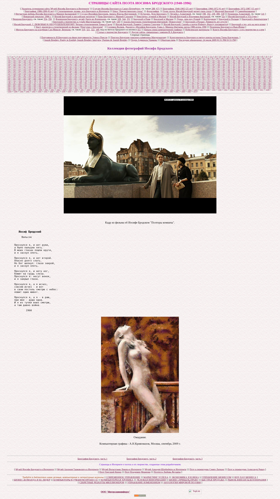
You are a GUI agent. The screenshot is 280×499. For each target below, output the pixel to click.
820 (183, 83)
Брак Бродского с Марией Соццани (115, 16)
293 (142, 65)
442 (106, 70)
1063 (153, 91)
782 (254, 81)
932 (223, 86)
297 (162, 65)
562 (188, 74)
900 (60, 86)
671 (158, 8)
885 (249, 84)
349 (97, 29)
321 (88, 29)
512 (198, 72)
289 (121, 65)
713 (167, 79)
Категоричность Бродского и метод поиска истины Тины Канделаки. (204, 37)
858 (111, 84)
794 (50, 83)
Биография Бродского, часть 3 (187, 459)
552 (137, 74)
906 (91, 86)
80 (132, 58)
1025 (190, 89)
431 (50, 70)
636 (35, 77)
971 (157, 88)
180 (96, 62)
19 (95, 56)
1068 (183, 91)
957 (86, 88)
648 (96, 77)
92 (183, 58)
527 (9, 74)
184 (116, 62)
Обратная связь (167, 40)
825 (208, 83)
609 (162, 76)
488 (75, 72)
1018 (148, 89)
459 (193, 70)
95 (196, 58)
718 (193, 79)
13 (60, 56)
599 (111, 76)
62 (56, 58)
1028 (208, 89)
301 (183, 65)
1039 (10, 91)
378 (45, 69)
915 (137, 86)
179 (91, 62)
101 (222, 58)
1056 (111, 91)
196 (177, 62)
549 (121, 74)
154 (229, 60)
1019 (154, 89)
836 (264, 83)
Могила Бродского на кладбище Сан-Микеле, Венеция (43, 29)
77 (119, 58)
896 (40, 86)
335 (91, 67)
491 (91, 72)
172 (55, 62)
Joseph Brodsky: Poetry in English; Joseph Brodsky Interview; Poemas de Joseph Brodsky (86, 40)
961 (106, 88)
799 (75, 83)
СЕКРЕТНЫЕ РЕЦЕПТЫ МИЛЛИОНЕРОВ (101, 482)
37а (211, 56)
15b (78, 56)
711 (157, 79)
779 (239, 81)
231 (91, 63)
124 (75, 60)
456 (177, 70)
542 (86, 74)
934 (234, 86)
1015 (130, 89)
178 (86, 62)
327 (50, 67)
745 (65, 81)
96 (200, 58)
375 (29, 69)
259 (234, 63)
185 (121, 62)
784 (264, 81)
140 (157, 60)
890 (9, 86)
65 (69, 58)
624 (239, 76)
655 (132, 77)
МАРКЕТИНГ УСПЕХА (155, 477)
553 (142, 74)
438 (86, 70)
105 (243, 58)
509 (183, 72)
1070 (195, 91)
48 (258, 56)
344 (124, 19)
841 (24, 84)
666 (188, 77)
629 (264, 76)
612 (177, 76)
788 (19, 83)
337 (101, 67)
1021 (166, 89)
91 (179, 58)
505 (162, 72)
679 (254, 77)
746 (70, 81)
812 (142, 83)
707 (137, 79)
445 (121, 70)
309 (223, 65)
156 (239, 60)
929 (208, 86)
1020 (160, 89)
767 (177, 81)
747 (75, 81)
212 (259, 62)
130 (106, 60)
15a (73, 56)
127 (91, 60)
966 (132, 88)
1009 (94, 89)
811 (137, 83)
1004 (64, 89)
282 (86, 65)
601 (121, 76)
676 (239, 77)
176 (75, 62)
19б (105, 56)
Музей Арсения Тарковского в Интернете (78, 469)
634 (24, 77)
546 (106, 74)
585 (40, 76)
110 (268, 58)
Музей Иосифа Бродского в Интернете (34, 469)
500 (137, 72)
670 (208, 77)
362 (229, 67)
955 (75, 88)
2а (19, 56)
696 (80, 79)
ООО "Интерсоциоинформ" (115, 492)
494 (106, 72)
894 (29, 86)
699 (96, 79)
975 (177, 88)
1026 (196, 89)
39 (220, 56)
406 (188, 69)
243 (152, 63)
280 (75, 65)
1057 (117, 91)
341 (121, 67)
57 (35, 58)
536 (55, 74)
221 (40, 63)
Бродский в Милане (164, 19)
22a (127, 56)
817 (167, 83)
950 (50, 88)
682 (269, 77)
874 (193, 84)
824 (203, 83)
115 (29, 60)
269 (19, 65)
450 (147, 70)
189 (142, 62)
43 (237, 56)
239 (213, 14)
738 (29, 81)
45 (245, 56)
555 (152, 74)
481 (40, 72)
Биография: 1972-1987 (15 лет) (244, 8)
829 (229, 83)
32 (185, 56)
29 (173, 56)
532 (35, 74)
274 (45, 65)
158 (249, 60)
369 (264, 67)
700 (101, 79)
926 (193, 86)
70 (90, 58)
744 (60, 81)
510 (188, 72)
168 (35, 62)
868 (162, 84)
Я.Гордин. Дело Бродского (153, 14)
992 (264, 88)
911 (116, 86)
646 (86, 77)
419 (254, 69)
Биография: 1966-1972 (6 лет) (210, 8)
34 (194, 56)
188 (137, 62)
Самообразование (246, 11)
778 (234, 81)
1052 (87, 91)
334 (86, 67)
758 (132, 81)
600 (116, 76)
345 (142, 67)
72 (98, 58)
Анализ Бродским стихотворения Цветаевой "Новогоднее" (152, 22)
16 (83, 56)
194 (167, 62)
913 (126, 86)
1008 (88, 89)
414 (229, 69)
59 (43, 58)
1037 (261, 89)
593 (80, 76)
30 (177, 56)
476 (14, 72)
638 (45, 77)
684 (14, 79)
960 (101, 88)
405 (183, 69)
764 (162, 81)
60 (48, 58)
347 (152, 67)
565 (203, 74)
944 (19, 88)
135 (132, 60)
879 (218, 84)
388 (96, 69)
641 (60, 77)
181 (101, 62)
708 (142, 79)
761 (147, 81)
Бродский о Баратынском (254, 19)
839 (14, 84)
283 (91, 65)
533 (40, 74)
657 (142, 77)
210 (249, 62)
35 (198, 56)
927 (198, 86)
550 (126, 74)
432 (55, 70)
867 (157, 84)
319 (83, 29)
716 (183, 79)
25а (145, 56)
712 (162, 79)
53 (18, 58)
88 (166, 58)
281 (80, 65)
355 (193, 67)
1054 (99, 91)
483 (50, 72)
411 (213, 69)
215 (9, 63)
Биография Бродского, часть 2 (141, 459)
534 (45, 74)
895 (35, 86)
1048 (63, 91)
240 (137, 63)
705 (126, 79)
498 (126, 72)
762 (152, 81)
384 (75, 69)
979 (198, 88)
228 (75, 63)
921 (167, 86)
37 (206, 56)
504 (157, 72)
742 (50, 81)
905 (86, 86)
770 (193, 81)
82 (141, 58)
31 (181, 56)
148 (198, 60)
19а (100, 56)
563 (193, 74)
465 (223, 70)
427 (29, 70)
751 (96, 81)
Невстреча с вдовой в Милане (151, 16)
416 (239, 69)
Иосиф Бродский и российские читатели (74, 16)
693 (65, 79)
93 (187, 58)
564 (198, 74)
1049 (69, 91)
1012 (112, 89)
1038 (267, 89)
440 (96, 70)
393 (121, 69)
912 (121, 86)
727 (239, 79)
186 (126, 62)
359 (213, 67)
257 (223, 63)
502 (147, 72)
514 (208, 72)
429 (40, 70)
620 (218, 76)
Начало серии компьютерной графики (163, 29)
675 (234, 77)
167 (29, 62)
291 (132, 65)
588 (55, 76)
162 (269, 60)
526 (269, 72)
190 (147, 62)
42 (232, 56)
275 (50, 65)
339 (111, 67)
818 (172, 83)
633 (19, 77)
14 (64, 56)
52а (223, 16)
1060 (135, 91)
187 (132, 62)
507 (172, 72)
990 (254, 88)
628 (259, 76)
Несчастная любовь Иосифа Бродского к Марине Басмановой (46, 14)
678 (249, 77)
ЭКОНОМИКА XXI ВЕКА (185, 477)
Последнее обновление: (207, 40)
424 (14, 70)
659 (152, 77)
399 (152, 69)
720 (203, 79)
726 (234, 79)
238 (126, 63)
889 (269, 84)
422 (269, 69)
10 (47, 56)
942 (9, 88)
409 (203, 69)
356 (50, 19)
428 (35, 70)
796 (60, 83)
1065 (165, 91)
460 (198, 70)
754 (111, 81)
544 (96, 74)
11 (51, 56)
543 (91, 74)
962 (111, 88)
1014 (124, 89)
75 (111, 58)
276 (55, 65)
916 (142, 86)
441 (101, 70)
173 (60, 62)
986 (234, 88)
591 (70, 76)
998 (29, 89)
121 (60, 60)
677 (244, 77)
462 (208, 70)
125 (80, 60)
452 (157, 70)
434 (65, 70)
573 (244, 74)
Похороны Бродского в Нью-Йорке (227, 27)
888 (264, 84)
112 (14, 60)
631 (9, 77)
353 (183, 67)
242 (147, 63)
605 (142, 76)
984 (223, 88)
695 (75, 79)
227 (70, 63)
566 (208, 74)
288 (153, 8)
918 (152, 86)
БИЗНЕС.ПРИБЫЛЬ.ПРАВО (183, 480)
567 (213, 74)
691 (55, 79)
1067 (177, 91)
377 (40, 69)
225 (60, 63)
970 (152, 88)
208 (239, 62)
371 (9, 69)
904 (80, 86)
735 (14, 81)
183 (111, 62)
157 (244, 60)
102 (208, 14)
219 (29, 63)
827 (218, 83)
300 (177, 65)
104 (237, 58)
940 (264, 86)
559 (172, 74)
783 (259, 81)
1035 (249, 89)
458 (188, 70)
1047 (57, 91)
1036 (255, 89)
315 (254, 65)
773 (208, 81)
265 (264, 63)
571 (234, 74)
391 (111, 69)
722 (213, 79)
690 (50, 79)
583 (29, 76)
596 (96, 76)
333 (80, 67)
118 (45, 60)
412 (218, 69)
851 (75, 84)
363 (234, 67)
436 (75, 70)
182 (106, 62)
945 (24, 88)
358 (208, 67)
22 (123, 56)
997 (24, 89)
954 (70, 88)
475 (9, 72)
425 (19, 70)
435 (70, 70)
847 (55, 84)
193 (162, 62)
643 (70, 77)
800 (80, 83)
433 (60, 70)
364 (239, 67)
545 (101, 74)
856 (101, 84)
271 (29, 65)
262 (249, 63)
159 (254, 60)
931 (218, 86)
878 (213, 84)
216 (14, 63)
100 (217, 58)
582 (24, 76)
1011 (106, 89)
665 (183, 77)
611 (172, 76)
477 (19, 72)
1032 (231, 89)
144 (177, 60)
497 (121, 72)
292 (137, 65)
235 (111, 63)
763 (157, 81)
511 (193, 72)
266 (269, 63)
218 (24, 63)
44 (241, 56)
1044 (39, 91)
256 (218, 63)
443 (111, 70)
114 (24, 60)
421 (264, 69)
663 (172, 77)
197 (183, 62)
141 (263, 14)
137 (142, 60)
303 (193, 65)
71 (94, 58)
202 (208, 62)
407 (193, 69)
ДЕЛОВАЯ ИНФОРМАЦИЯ (151, 480)
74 (107, 58)
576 (259, 74)
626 (249, 76)
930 (213, 86)
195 (172, 62)
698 (91, 79)
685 (19, 79)
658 (147, 77)
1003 (58, 89)
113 (19, 60)
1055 (105, 91)
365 (244, 67)
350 (167, 67)
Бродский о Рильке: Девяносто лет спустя (206, 22)
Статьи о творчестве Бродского (112, 32)
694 (70, 79)
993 (269, 88)
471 (254, 70)
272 (35, 65)
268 (14, 65)
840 (19, 84)
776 (223, 81)
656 (137, 77)
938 (254, 86)
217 (19, 63)
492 (96, 72)
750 (91, 81)
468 (239, 70)
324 (35, 67)
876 (203, 84)
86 (158, 58)
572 (239, 74)
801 (86, 83)
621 (223, 76)
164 (14, 62)
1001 (46, 89)
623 (234, 76)
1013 (118, 89)
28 (168, 56)
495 (111, 72)
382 (65, 69)
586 (45, 76)
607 (152, 76)
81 (136, 58)
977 (188, 88)
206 (229, 62)
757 (126, 81)
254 (208, 63)
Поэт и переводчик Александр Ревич (246, 469)
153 (223, 60)
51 (271, 56)
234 (106, 63)
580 (14, 76)
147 (193, 60)
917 (147, 86)
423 (9, 70)
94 (191, 58)
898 (50, 86)
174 (65, 62)
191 (152, 62)
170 (45, 62)
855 (96, 84)
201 (203, 62)
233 (101, 63)
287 (111, 65)
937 (249, 86)
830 (234, 83)
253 (203, 63)
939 (259, 86)
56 (31, 58)
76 (115, 58)
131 (111, 60)
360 (218, 67)
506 (167, 72)
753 (106, 81)
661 (162, 77)
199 (193, 62)
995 (14, 89)
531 (29, 74)
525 (264, 72)
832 (244, 83)
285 (101, 65)
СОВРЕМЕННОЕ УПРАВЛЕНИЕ (123, 477)
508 (177, 72)
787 (14, 83)
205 (223, 62)
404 (177, 69)
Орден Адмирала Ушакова (144, 40)
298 (167, 65)
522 (249, 72)
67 (77, 58)
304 (198, 65)
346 (147, 67)
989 (249, 88)
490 (218, 14)
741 (45, 81)
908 (101, 86)
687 (29, 79)
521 (244, 72)
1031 (226, 89)
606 (147, 76)
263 (254, 63)
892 (19, 86)
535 (50, 74)
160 (259, 60)
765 (167, 81)
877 (208, 84)
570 (229, 74)
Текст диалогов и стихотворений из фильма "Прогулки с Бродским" (69, 27)
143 (172, 60)
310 (229, 65)
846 (50, 84)
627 (254, 76)
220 (35, 63)
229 (80, 63)
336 (96, 67)
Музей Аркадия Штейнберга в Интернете (165, 469)
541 (80, 74)
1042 (27, 91)
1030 (220, 89)
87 (162, 58)
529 (113, 22)
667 (193, 77)
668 (198, 77)
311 (234, 65)
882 (234, 84)
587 (50, 76)
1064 (159, 91)
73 (103, 58)
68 (81, 58)
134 (126, 60)
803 (96, 83)
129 (101, 60)
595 (91, 76)
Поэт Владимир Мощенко (137, 472)
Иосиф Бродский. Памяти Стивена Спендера (138, 24)
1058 (123, 91)
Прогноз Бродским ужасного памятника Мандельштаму (139, 37)
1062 (147, 91)
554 (147, 74)
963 (116, 88)
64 (64, 58)
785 (269, 81)
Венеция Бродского (22, 19)
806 (111, 83)
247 (172, 63)
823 (198, 83)
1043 (33, 91)
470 (249, 70)
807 (116, 83)
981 (208, 88)
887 (259, 84)
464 (218, 70)
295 (152, 65)
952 (60, 88)
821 (188, 83)
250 (188, 63)
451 (139, 29)
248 (177, 63)
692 (60, 79)
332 (75, 67)
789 (24, 83)
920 (162, 86)
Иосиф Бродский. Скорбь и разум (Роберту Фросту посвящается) (196, 24)
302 (188, 65)
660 (157, 77)
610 (167, 76)
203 (213, 62)
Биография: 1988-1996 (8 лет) (39, 11)
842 (29, 84)
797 (65, 83)
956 (80, 88)
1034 (243, 89)
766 (172, 81)
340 (116, 67)
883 (239, 84)
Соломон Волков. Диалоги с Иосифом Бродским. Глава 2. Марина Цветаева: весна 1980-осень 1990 (156, 27)
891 (14, 86)
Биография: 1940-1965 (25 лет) (178, 8)
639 (50, 77)
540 (75, 74)
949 (45, 88)
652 (116, 77)
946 (29, 88)
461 (203, 70)
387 (91, 69)
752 (101, 81)
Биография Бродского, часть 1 (92, 459)
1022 (172, 89)
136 (137, 60)
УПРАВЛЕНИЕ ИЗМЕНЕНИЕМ (143, 482)
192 (157, 62)
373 (19, 69)
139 (152, 60)
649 (101, 77)
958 (91, 88)
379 (50, 69)
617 (203, 76)
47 (254, 56)
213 (264, 62)
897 (45, 86)
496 (116, 72)
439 (91, 70)
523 (254, 72)
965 (126, 88)
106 (248, 58)
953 (65, 88)
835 (259, 83)
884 (244, 84)
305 (203, 65)
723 (218, 79)
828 (223, 83)
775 (218, 81)
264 (259, 63)
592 (75, 76)
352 (177, 67)
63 (60, 58)
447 (132, 70)
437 (80, 70)
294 (147, 65)
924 (183, 86)
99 (213, 58)
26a (159, 56)
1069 (189, 91)
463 (213, 70)
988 (244, 88)
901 (65, 86)
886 (254, 84)
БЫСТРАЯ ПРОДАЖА (213, 480)
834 (254, 83)
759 (137, 81)
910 (111, 86)
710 (152, 79)
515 (213, 72)
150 (208, 60)
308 (218, 65)
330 (65, 67)
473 (264, 70)
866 (152, 84)
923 (177, 86)
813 (147, 83)
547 (111, 74)
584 (35, 76)
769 (188, 81)
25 (141, 56)
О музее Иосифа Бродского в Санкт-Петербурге (116, 8)
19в (110, 56)
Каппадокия (210, 19)
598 (106, 76)
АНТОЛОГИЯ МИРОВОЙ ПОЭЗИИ (182, 482)
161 (264, 60)
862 (132, 84)
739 (35, 81)
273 (40, 65)
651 (111, 77)
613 (183, 76)
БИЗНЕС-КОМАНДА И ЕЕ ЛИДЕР (32, 480)
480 (35, 72)
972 (162, 88)
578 (269, 74)
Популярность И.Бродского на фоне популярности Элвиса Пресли (74, 37)
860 (121, 84)
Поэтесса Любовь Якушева (167, 472)
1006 (76, 89)
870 (172, 84)
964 (121, 88)
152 (218, 60)
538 (65, 74)
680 (259, 77)
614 (188, 76)
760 (142, 81)
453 (162, 70)
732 (264, 79)
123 (70, 60)
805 (106, 83)
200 (198, 62)
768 (183, 81)
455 (172, 70)
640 (55, 77)
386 (86, 69)
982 (213, 88)
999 (35, 89)
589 (60, 76)
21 (119, 56)
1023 (178, 89)
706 (132, 79)
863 (137, 84)
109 (263, 58)
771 (198, 81)
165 (19, 62)
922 (172, 86)
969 (147, 88)
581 (19, 76)
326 (45, 67)
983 (218, 88)
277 (60, 65)
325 (40, 67)
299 (172, 65)
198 (204, 14)
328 (119, 19)
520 (239, 72)
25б (150, 56)
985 (229, 88)
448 (137, 70)
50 (266, 56)
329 (60, 67)
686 (24, 79)
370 (269, 67)
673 (223, 77)
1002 (52, 89)
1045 (45, 91)
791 (35, 83)
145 (183, 60)
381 (60, 69)
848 (60, 84)
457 (183, 70)
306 (208, 65)
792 (40, 83)
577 (264, 74)
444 (116, 70)
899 (55, 86)
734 (9, 81)
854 (91, 84)
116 (35, 60)
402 (167, 69)
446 (126, 70)
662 (167, 77)
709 (147, 79)
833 (249, 83)
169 (40, 62)
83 (145, 58)
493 (101, 72)
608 (157, 76)
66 (73, 58)
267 (9, 65)
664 (177, 77)
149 (203, 60)
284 (96, 65)
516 (218, 72)
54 (22, 58)
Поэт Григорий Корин (110, 472)
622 (229, 76)
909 (106, 86)
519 (234, 72)
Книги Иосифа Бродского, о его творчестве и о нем (238, 29)
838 (9, 84)
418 (249, 69)
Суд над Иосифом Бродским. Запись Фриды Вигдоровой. (108, 14)
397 (142, 69)
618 (208, 76)
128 (96, 60)
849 (65, 84)
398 (147, 69)
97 (204, 58)
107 (253, 58)
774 (213, 81)
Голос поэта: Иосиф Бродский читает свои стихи (187, 11)
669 (203, 77)
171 (50, 62)
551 (132, 74)
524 (259, 72)
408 (198, 69)
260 (239, 63)
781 (249, 81)
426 (24, 70)
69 (86, 58)
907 (96, 86)
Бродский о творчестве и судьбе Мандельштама (77, 22)
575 (254, 74)
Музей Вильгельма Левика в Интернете (122, 469)
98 (208, 58)
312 (239, 65)
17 (87, 56)
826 (213, 83)
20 (115, 56)
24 (136, 56)
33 (189, 56)
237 (121, 63)
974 (172, 88)
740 (40, 81)
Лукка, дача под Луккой (189, 19)
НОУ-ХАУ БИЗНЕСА (245, 477)
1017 (142, 89)
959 (96, 88)
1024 (184, 89)
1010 (100, 89)
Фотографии (153, 11)
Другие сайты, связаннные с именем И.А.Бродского (157, 32)
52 (9, 58)
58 (39, 58)
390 (106, 69)
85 (153, 58)
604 (137, 76)
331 (70, 67)
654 (126, 77)
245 (162, 63)
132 (116, 60)
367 (254, 67)
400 (157, 69)
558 (167, 74)
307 (213, 65)
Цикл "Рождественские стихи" (128, 11)
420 (259, 69)
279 (70, 65)
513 (203, 72)
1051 (81, 91)
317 (264, 65)
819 (177, 83)
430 (45, 70)
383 (70, 69)
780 (244, 81)
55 (26, 58)
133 (121, 60)
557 (162, 74)
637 (40, 77)
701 (106, 79)
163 (9, 62)
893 (24, 86)
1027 (202, 89)
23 (132, 56)
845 (45, 84)
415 (234, 69)
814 (152, 83)
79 (128, 58)
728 (244, 79)
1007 (82, 89)
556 (157, 74)
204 (218, 62)
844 (40, 84)
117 (40, 60)
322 (92, 29)
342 (126, 67)
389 (101, 69)
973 (167, 88)
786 (9, 83)
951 (55, 88)
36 (202, 56)
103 (232, 58)
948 (40, 88)
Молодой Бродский (224, 11)
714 (172, 79)
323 (29, 67)
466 (229, 70)
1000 (40, 89)
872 (183, 84)
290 (126, 65)
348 (157, 67)
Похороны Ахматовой (239, 14)
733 (269, 79)
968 (142, 88)
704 (121, 79)
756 (121, 81)
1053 (93, 91)
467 (234, 70)
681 (264, 77)
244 (157, 63)
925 (188, 86)
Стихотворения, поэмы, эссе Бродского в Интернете (83, 11)
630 (269, 76)
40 (224, 56)
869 (167, 84)
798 (70, 83)
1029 (214, 89)
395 (132, 69)
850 (70, 84)
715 (177, 79)
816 (162, 83)
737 (24, 81)
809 (126, 83)
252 (198, 63)
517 (223, 72)
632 (14, 77)
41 (228, 56)
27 (164, 56)
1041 (21, 91)
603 (132, 76)
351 (128, 19)
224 (55, 63)
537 (60, 74)
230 (86, 63)
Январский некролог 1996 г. (37, 16)
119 (50, 60)
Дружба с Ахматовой (180, 14)
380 (55, 69)
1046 (51, 91)
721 (208, 79)
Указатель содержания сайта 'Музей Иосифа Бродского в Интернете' (55, 8)
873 (188, 84)
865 (147, 84)
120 (55, 60)
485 (60, 72)
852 (80, 84)
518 (229, 72)
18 (91, 56)
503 (152, 72)
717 (188, 79)
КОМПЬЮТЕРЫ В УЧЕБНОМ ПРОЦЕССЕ (75, 480)
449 (142, 70)
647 (91, 77)
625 (244, 76)
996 (19, 89)
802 (91, 83)
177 (80, 62)
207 (234, 62)
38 (216, 56)
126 (86, 60)
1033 (237, 89)
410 (208, 69)
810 (132, 83)
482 (45, 72)
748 (80, 81)
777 (229, 81)
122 (65, 60)
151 (213, 60)
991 (259, 88)
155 (234, 60)
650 (106, 77)
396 (137, 69)
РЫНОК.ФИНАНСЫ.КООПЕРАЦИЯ (247, 480)
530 (118, 22)
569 (223, 74)
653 (121, 77)
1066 (171, 91)
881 (229, 84)
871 (177, 84)
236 (116, 63)
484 (55, 72)
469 (244, 70)
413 (223, 69)
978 (193, 88)
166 (24, 62)
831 (239, 83)
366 (249, 67)
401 (162, 69)
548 (116, 74)
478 (24, 72)
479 (29, 72)
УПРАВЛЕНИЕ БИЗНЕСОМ (216, 477)
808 (121, 83)
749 (86, 81)
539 (222, 14)
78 (124, 58)
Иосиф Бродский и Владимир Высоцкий (190, 16)
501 (142, 72)
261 (244, 63)
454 (167, 70)
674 (229, 77)
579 (9, 76)
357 (203, 67)
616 (198, 76)
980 (203, 88)
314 (249, 65)
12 (56, 56)
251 (193, 63)
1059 (129, 91)
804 (101, 83)
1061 (141, 91)
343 (132, 67)
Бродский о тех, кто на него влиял (248, 24)
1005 (70, 89)
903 (75, 86)
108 (258, 58)
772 (203, 81)
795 (55, 83)
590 (65, 76)
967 (137, 88)
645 (80, 77)
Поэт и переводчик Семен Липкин (207, 469)
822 (193, 83)
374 (24, 69)
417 (244, 69)
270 (24, 65)
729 (249, 79)
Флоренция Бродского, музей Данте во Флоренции (81, 19)
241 (142, 63)
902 (70, 86)
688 (35, 79)
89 (170, 58)
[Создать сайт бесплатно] (140, 496)
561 (183, 74)
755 (116, 81)
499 (132, 72)
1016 (136, 89)
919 (157, 86)
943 (14, 88)
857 (106, 84)
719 (198, 79)
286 (106, 65)
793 (45, 83)
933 (229, 86)
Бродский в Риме (141, 19)
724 (223, 79)
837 (269, 83)
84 (149, 58)
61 (52, 58)
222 (45, 63)
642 (65, 77)
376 (35, 69)
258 (229, 63)
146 (188, 60)
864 (142, 84)
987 (239, 88)
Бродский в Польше (229, 19)
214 (269, 62)
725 (229, 79)
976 (183, 88)
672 (218, 77)
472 (259, 70)
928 (203, 86)
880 (223, 84)
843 (35, 84)
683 (9, 79)
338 (106, 67)
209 (244, 62)
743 (55, 81)
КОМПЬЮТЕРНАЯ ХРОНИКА (117, 480)
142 (167, 60)
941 (269, 86)
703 (116, 79)
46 (249, 56)
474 (269, 70)
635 (29, 77)
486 (65, 72)
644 (75, 77)
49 (262, 56)
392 (116, 69)
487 (70, 72)
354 (45, 19)
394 (126, 69)
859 (116, 84)
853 (86, 84)
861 (126, 84)
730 (254, 79)
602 (126, 76)
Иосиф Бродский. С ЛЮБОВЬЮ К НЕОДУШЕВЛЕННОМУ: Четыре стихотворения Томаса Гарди (63, 24)
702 (111, 79)
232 (96, 63)
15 (68, 56)
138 (147, 60)
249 (183, 63)
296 (157, 65)
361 (223, 67)
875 (198, 84)
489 (80, 72)
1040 (16, 91)
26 (155, 56)
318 (269, 65)
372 (14, 69)
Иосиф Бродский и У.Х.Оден (242, 16)
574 (249, 74)
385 (80, 69)
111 (9, 60)
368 (259, 67)
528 (14, 74)
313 (244, 65)
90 (174, 58)
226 (65, 63)
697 (86, 79)
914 (132, 86)
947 (35, 88)
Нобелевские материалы (197, 29)
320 (14, 67)
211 (254, 62)
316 (259, 65)
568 (218, 74)
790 (29, 83)
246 (167, 63)
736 (19, 81)
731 (259, 79)
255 (213, 63)
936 (244, 86)
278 (65, 65)
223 (50, 63)
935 (239, 86)
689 (45, 79)
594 (86, 76)
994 (9, 89)
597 (101, 76)
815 (157, 83)
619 (213, 76)
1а (12, 56)
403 (172, 69)
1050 (75, 91)
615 (193, 76)
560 (177, 74)
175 (70, 62)
